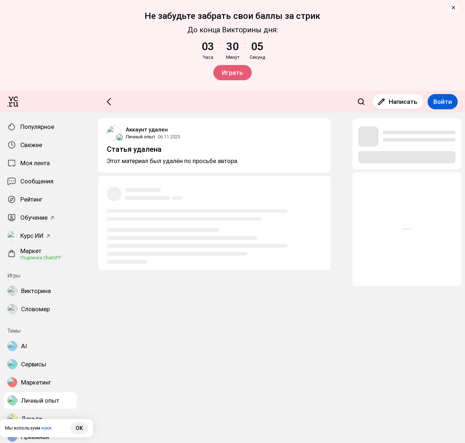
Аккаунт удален (147, 129)
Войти (442, 101)
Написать (403, 101)
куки (46, 428)
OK (79, 428)
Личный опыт (140, 136)
